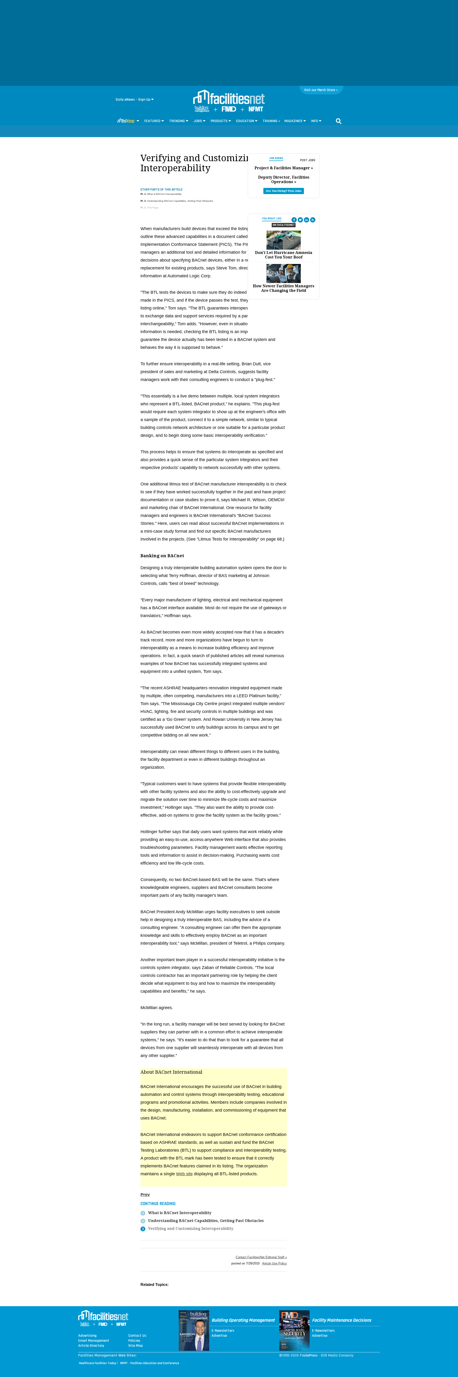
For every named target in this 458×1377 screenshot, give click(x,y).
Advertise (219, 1336)
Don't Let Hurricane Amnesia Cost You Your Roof (283, 254)
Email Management (93, 1341)
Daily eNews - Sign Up (133, 99)
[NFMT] (256, 110)
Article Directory (91, 1346)
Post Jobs (307, 160)
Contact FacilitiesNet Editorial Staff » (261, 1257)
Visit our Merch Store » (321, 90)
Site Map (135, 1346)
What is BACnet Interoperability (164, 194)
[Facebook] (294, 219)
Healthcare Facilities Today (97, 1363)
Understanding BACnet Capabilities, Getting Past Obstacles (180, 201)
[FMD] (229, 110)
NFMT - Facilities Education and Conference (149, 1363)
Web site (184, 1173)
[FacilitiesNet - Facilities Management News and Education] (229, 97)
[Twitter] (300, 219)
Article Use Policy (274, 1263)
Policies (134, 1341)
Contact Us (137, 1336)
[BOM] (202, 111)
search (339, 121)
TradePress (308, 1355)
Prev (145, 1194)
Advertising (87, 1336)
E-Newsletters (223, 1331)
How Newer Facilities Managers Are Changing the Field (283, 288)
